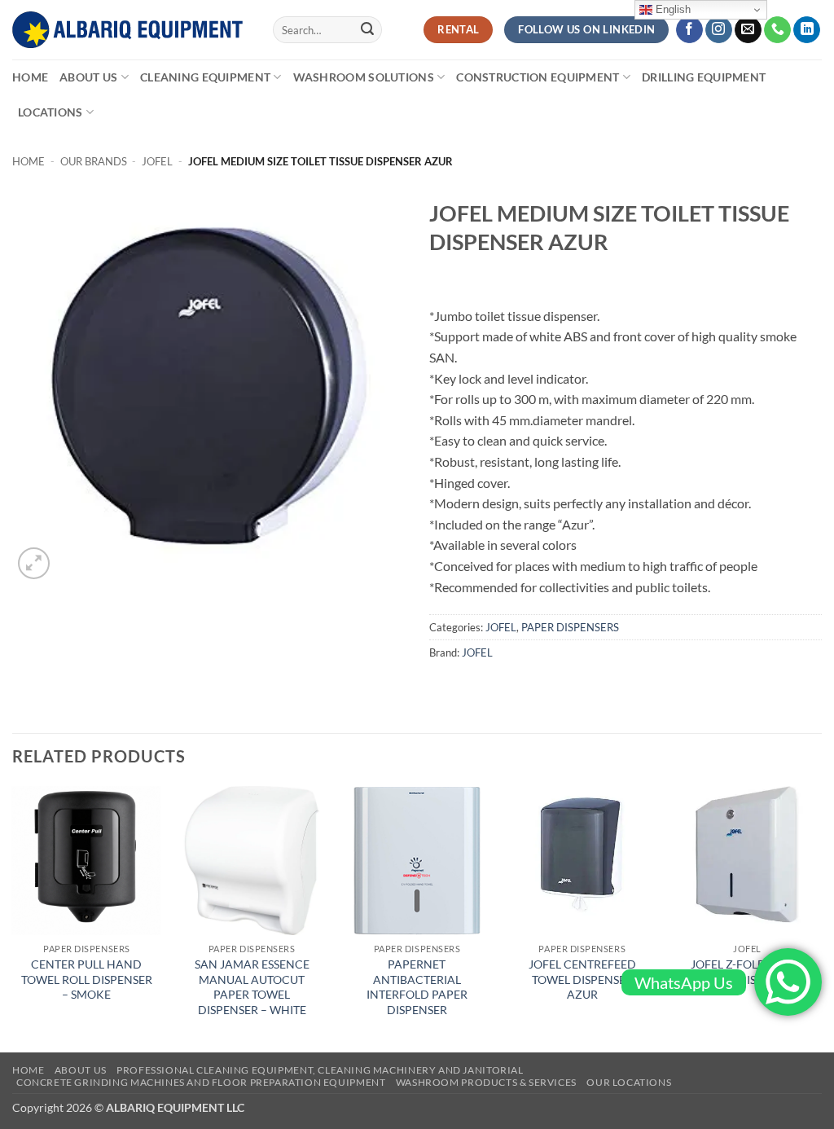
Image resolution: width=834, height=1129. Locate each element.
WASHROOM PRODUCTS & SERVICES (486, 1082)
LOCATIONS (50, 112)
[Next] (821, 918)
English (671, 9)
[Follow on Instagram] (718, 30)
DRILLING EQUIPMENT (704, 77)
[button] (34, 563)
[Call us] (777, 30)
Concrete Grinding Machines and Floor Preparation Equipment (201, 1082)
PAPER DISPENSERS (570, 627)
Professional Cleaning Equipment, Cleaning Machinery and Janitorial (319, 1070)
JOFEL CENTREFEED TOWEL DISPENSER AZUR (582, 979)
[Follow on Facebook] (689, 30)
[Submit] (367, 30)
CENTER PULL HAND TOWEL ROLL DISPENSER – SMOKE (86, 979)
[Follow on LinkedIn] (806, 30)
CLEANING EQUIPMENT (205, 77)
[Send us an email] (748, 30)
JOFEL (157, 161)
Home (30, 77)
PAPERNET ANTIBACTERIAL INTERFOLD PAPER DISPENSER (417, 987)
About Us (88, 77)
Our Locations (628, 1082)
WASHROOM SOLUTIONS (363, 77)
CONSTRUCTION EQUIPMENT (537, 77)
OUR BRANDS (93, 161)
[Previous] (13, 918)
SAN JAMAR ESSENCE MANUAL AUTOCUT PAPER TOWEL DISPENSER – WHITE (252, 987)
